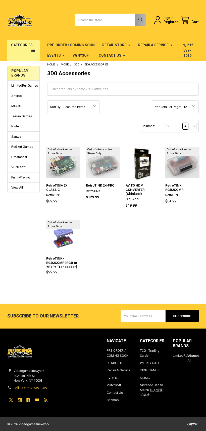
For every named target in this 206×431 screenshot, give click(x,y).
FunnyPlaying (20, 177)
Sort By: (55, 107)
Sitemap (113, 400)
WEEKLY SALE (150, 363)
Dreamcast (19, 157)
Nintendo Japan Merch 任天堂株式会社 (151, 390)
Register (171, 22)
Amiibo (16, 96)
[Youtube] (37, 400)
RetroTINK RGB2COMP (174, 187)
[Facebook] (28, 400)
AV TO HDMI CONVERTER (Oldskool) (135, 190)
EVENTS (54, 55)
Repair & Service (153, 45)
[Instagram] (19, 400)
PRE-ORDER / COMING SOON (71, 45)
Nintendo (18, 126)
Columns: (148, 126)
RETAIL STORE (114, 45)
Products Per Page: (167, 107)
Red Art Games (22, 147)
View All (17, 187)
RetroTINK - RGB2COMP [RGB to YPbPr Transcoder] (61, 263)
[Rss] (45, 400)
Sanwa (16, 136)
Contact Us (110, 55)
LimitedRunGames (23, 85)
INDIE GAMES (150, 370)
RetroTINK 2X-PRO (100, 185)
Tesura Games (21, 116)
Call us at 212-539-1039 (30, 388)
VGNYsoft (82, 55)
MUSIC (16, 106)
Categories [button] (22, 45)
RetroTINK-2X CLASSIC (56, 187)
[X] (11, 400)
